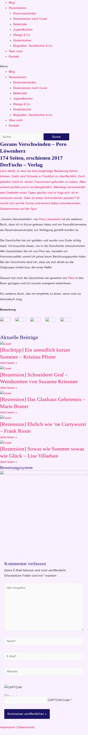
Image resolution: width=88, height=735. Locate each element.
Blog (12, 2)
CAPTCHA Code (59, 700)
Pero (71, 278)
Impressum (7, 727)
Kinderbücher (22, 40)
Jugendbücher (23, 29)
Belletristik (20, 24)
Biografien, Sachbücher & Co (32, 45)
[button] (44, 66)
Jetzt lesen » (8, 363)
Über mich (16, 51)
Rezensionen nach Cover (30, 18)
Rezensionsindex (24, 13)
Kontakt (14, 56)
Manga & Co (21, 35)
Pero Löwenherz (50, 219)
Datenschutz (26, 727)
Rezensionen (17, 8)
